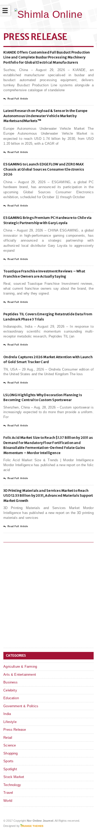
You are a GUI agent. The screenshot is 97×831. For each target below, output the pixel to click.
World (7, 801)
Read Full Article (18, 98)
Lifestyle (10, 722)
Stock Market (13, 777)
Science (9, 745)
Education (11, 698)
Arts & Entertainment (19, 674)
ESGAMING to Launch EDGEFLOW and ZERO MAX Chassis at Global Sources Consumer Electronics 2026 (43, 169)
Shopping (10, 753)
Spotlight (10, 769)
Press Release (14, 730)
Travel (8, 793)
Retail (7, 738)
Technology (12, 785)
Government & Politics (20, 706)
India (7, 714)
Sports (8, 761)
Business (10, 682)
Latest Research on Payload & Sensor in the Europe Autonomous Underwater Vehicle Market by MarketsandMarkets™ (45, 116)
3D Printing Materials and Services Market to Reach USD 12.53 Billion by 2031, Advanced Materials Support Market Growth (48, 495)
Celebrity (10, 690)
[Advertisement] (48, 596)
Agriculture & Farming (20, 666)
